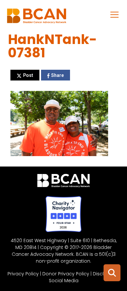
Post (28, 75)
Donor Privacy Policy (65, 273)
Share (57, 75)
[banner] (37, 17)
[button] (114, 14)
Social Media (63, 280)
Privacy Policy (23, 273)
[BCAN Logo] (64, 182)
